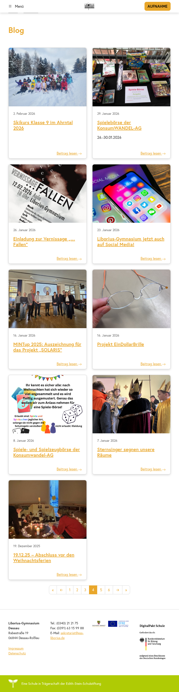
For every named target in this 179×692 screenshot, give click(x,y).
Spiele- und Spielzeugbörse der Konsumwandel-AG (46, 452)
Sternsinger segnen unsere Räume (126, 452)
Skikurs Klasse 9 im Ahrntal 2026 (43, 125)
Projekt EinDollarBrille (120, 344)
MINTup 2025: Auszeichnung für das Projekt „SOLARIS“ (47, 347)
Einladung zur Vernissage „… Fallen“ (44, 241)
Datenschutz (17, 653)
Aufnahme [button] (158, 6)
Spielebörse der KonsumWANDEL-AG (119, 125)
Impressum (16, 648)
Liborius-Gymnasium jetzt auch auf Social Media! (130, 241)
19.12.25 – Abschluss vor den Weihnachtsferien (43, 557)
